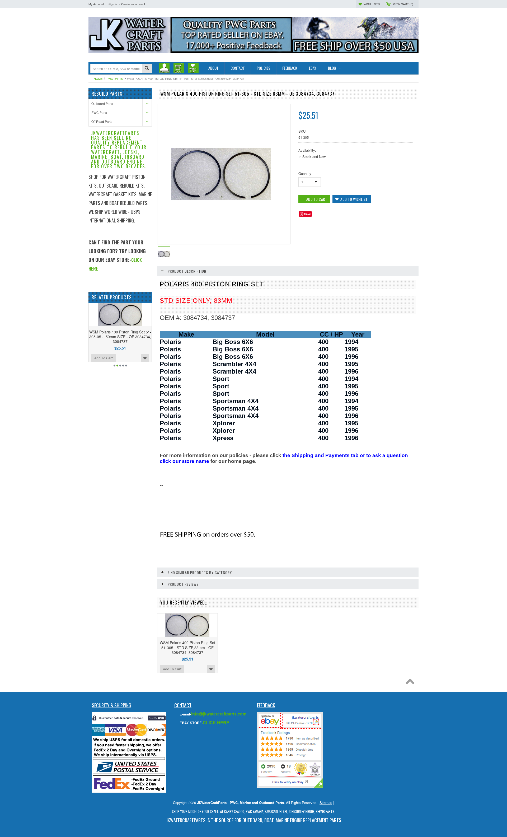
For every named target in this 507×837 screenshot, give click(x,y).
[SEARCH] (147, 68)
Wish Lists (372, 4)
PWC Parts (114, 78)
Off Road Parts (101, 121)
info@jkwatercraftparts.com (218, 714)
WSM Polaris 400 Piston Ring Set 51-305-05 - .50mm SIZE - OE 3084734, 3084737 (89, 336)
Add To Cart (135, 358)
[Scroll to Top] (411, 682)
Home (98, 78)
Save (307, 214)
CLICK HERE (216, 722)
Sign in (113, 4)
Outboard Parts (102, 103)
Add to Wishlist (114, 358)
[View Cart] (178, 68)
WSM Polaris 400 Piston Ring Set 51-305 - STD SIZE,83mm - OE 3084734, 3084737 (187, 647)
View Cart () (403, 4)
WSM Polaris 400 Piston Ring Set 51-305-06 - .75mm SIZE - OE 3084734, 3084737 (151, 336)
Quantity (304, 173)
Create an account (133, 4)
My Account (96, 4)
